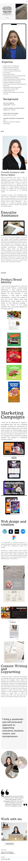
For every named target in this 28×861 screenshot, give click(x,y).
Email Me (7, 17)
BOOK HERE (10, 843)
